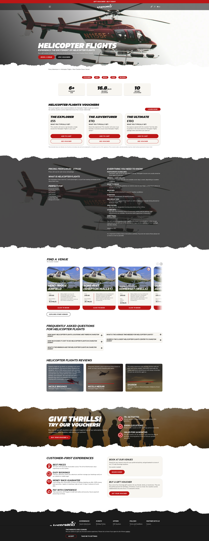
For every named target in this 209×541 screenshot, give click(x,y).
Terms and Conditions (136, 524)
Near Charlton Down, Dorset (81, 69)
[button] (161, 264)
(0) (159, 7)
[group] (63, 288)
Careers (148, 524)
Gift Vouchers (117, 524)
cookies (128, 531)
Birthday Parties (101, 524)
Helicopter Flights (66, 69)
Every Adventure (54, 69)
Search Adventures (85, 524)
